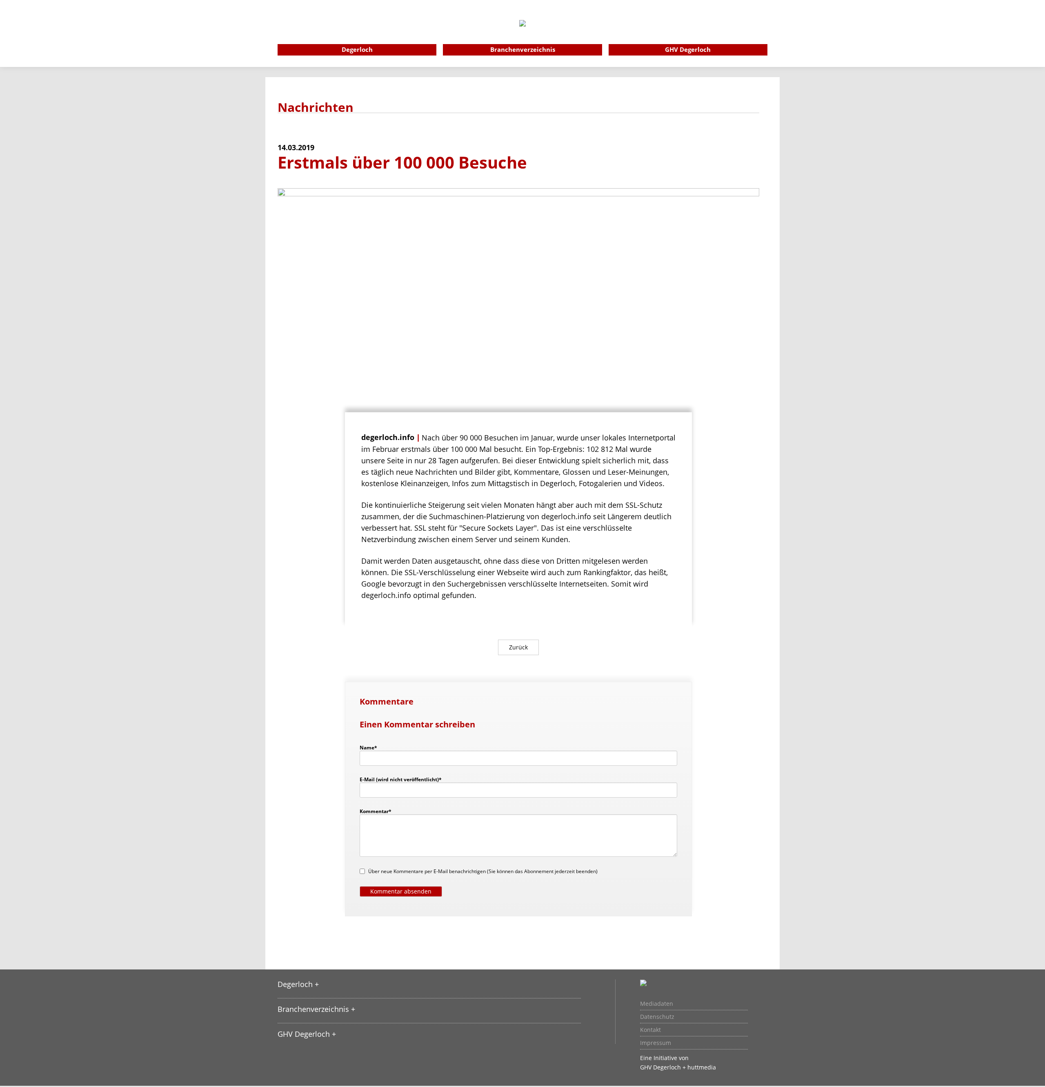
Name (372, 747)
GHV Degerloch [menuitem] (688, 49)
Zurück (518, 647)
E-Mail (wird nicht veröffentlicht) (401, 779)
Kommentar (375, 811)
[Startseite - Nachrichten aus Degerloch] (522, 34)
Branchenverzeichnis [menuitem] (522, 49)
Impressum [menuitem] (655, 1043)
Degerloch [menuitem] (357, 49)
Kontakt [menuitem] (650, 1030)
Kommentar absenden (400, 891)
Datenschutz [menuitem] (657, 1016)
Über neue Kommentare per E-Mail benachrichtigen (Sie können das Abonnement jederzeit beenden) (483, 871)
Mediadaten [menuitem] (656, 1003)
